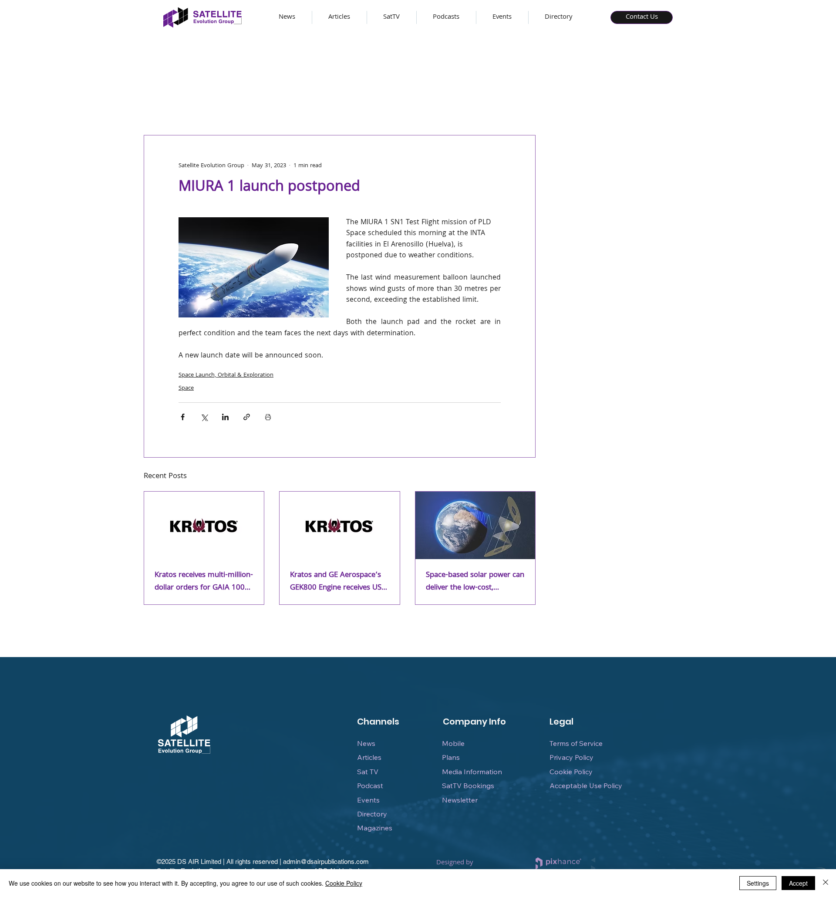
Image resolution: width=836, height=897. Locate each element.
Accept (798, 883)
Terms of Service (576, 743)
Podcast (370, 785)
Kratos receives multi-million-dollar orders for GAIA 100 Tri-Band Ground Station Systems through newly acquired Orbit (204, 581)
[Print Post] (268, 417)
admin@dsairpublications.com (326, 861)
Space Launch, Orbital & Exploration (226, 375)
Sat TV (367, 771)
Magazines (374, 827)
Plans (451, 757)
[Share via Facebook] (183, 417)
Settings (758, 883)
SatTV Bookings (468, 785)
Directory (372, 813)
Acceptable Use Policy (585, 785)
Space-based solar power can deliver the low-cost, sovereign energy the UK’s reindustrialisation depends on (475, 581)
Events (368, 800)
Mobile (453, 743)
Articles (369, 757)
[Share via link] (247, 417)
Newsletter (460, 800)
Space (186, 388)
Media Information (472, 771)
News (366, 743)
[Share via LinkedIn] (225, 417)
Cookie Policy (571, 771)
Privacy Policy (571, 757)
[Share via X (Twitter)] (204, 417)
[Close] (825, 883)
